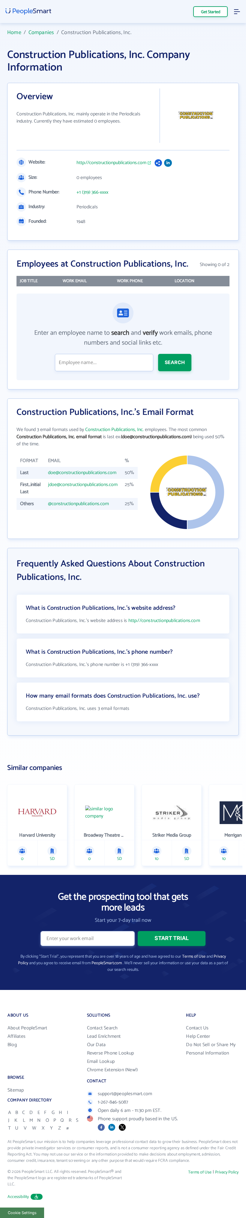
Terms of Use (194, 956)
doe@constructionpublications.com (82, 473)
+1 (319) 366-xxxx (92, 192)
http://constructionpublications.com (111, 162)
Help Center (198, 1036)
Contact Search (102, 1028)
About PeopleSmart (27, 1028)
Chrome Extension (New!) (112, 1070)
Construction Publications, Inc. (114, 430)
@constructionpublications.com (78, 504)
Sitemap (16, 1090)
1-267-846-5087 (113, 1102)
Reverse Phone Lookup (110, 1053)
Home (14, 32)
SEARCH (175, 362)
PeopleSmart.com (107, 963)
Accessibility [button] (18, 1196)
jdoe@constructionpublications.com (83, 485)
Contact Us (197, 1028)
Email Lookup (101, 1061)
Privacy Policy (226, 1172)
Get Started (210, 12)
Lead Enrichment (104, 1036)
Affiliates (17, 1036)
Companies (41, 32)
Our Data (96, 1045)
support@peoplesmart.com (125, 1094)
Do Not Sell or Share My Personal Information (211, 1049)
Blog (12, 1045)
